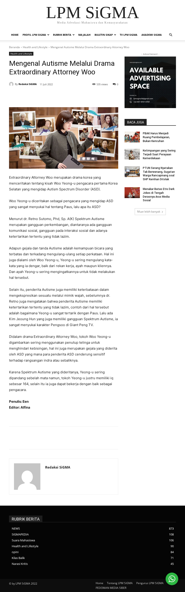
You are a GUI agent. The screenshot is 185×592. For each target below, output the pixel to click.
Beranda (14, 47)
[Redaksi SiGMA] (12, 84)
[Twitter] (53, 95)
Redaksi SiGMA (27, 84)
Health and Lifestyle (35, 47)
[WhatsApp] (74, 95)
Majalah (84, 34)
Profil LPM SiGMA (34, 34)
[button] (170, 35)
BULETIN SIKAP (104, 34)
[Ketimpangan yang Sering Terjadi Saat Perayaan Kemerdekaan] (132, 154)
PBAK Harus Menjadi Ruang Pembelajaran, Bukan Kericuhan (156, 137)
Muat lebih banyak (148, 211)
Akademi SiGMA (151, 34)
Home (14, 34)
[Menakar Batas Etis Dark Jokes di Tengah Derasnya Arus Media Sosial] (132, 192)
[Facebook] (42, 95)
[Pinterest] (63, 95)
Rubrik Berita (62, 34)
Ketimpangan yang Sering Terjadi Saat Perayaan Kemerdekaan (159, 154)
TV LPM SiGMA (128, 34)
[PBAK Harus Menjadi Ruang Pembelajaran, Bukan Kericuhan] (132, 137)
